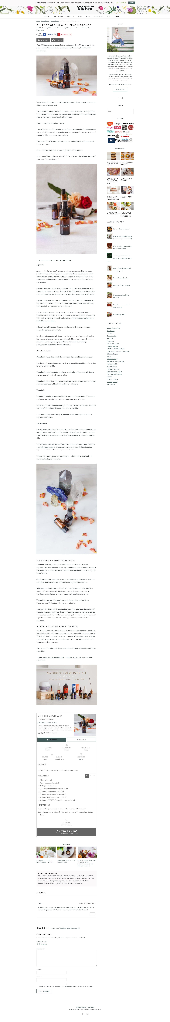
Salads (109, 377)
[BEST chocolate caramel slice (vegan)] (113, 156)
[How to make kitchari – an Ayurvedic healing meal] (127, 206)
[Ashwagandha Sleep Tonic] (127, 190)
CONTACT (91, 1007)
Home (38, 21)
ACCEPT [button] (131, 2)
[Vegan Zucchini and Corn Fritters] (127, 156)
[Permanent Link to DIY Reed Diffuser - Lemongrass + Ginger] (46, 858)
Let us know (65, 833)
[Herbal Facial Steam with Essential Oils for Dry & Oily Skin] (113, 172)
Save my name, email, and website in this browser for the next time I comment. (66, 986)
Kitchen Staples (112, 354)
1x (87, 776)
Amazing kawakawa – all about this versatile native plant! (119, 258)
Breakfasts (110, 331)
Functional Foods (113, 343)
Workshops (111, 384)
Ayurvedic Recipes (113, 328)
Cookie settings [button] (121, 2)
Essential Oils (111, 336)
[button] (38, 733)
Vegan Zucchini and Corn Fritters (127, 164)
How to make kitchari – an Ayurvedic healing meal (126, 214)
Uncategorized (112, 382)
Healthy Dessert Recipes (115, 349)
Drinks (109, 333)
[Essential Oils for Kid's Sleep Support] (127, 172)
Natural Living (45, 21)
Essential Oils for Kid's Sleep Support (127, 179)
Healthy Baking (112, 346)
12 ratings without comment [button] (69, 928)
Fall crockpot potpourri (121, 229)
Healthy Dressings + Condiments (118, 351)
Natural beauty (55, 21)
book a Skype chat (74, 657)
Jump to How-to (44, 40)
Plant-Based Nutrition (114, 371)
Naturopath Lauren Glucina (46, 722)
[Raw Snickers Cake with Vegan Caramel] (113, 190)
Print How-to (58, 40)
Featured (110, 338)
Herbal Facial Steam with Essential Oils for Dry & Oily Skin (113, 180)
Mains (109, 356)
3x (94, 776)
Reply (92, 914)
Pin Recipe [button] (82, 739)
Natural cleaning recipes (115, 361)
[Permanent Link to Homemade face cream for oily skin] (66, 858)
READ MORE (120, 89)
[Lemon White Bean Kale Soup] (113, 206)
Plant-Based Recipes (114, 374)
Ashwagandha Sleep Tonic (126, 197)
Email (38, 977)
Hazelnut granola (119, 314)
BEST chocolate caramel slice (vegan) (113, 164)
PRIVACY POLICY (81, 1007)
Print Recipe (53, 739)
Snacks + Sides (112, 379)
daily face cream (46, 447)
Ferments (110, 341)
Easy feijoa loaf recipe (120, 278)
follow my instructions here (53, 657)
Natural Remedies (113, 369)
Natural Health (112, 364)
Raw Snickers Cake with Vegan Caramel (113, 198)
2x (90, 776)
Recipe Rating (41, 941)
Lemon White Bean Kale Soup (113, 213)
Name (39, 969)
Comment (40, 949)
